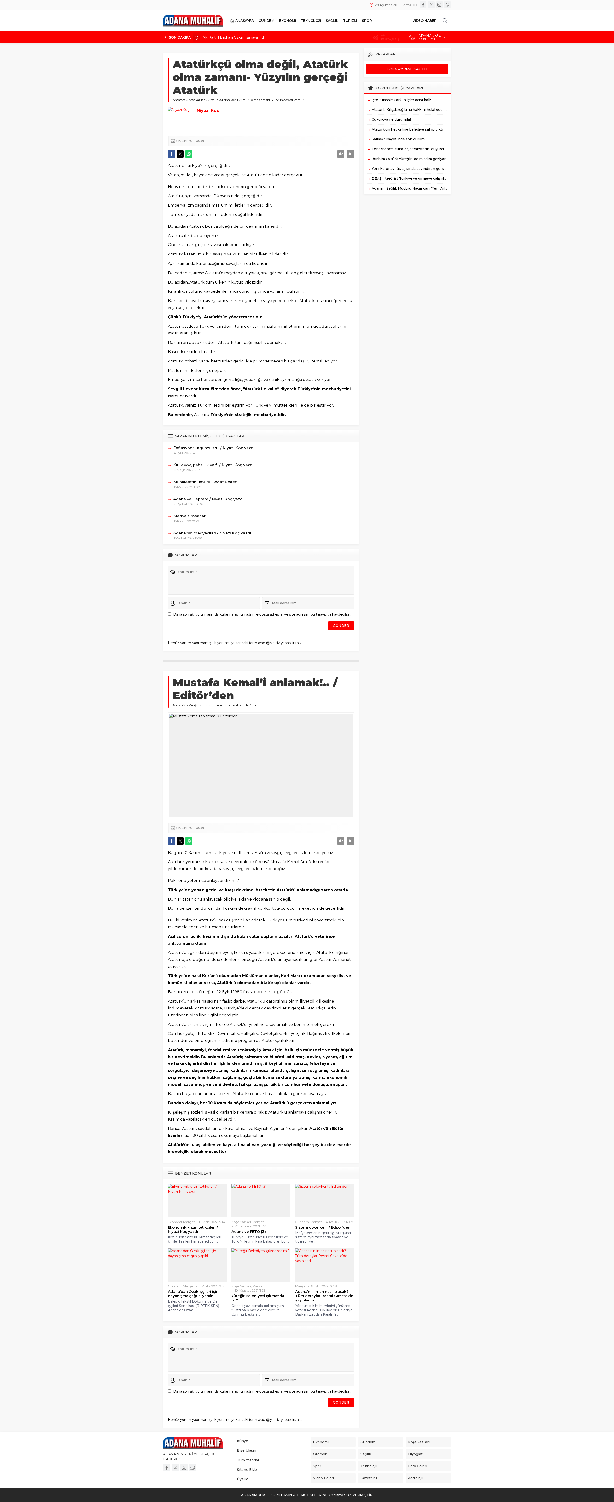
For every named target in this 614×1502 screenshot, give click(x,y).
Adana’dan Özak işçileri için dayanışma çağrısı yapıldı (193, 1293)
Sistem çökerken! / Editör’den (322, 1227)
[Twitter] (431, 4)
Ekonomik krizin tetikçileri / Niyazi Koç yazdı (193, 1229)
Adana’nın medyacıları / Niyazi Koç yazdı (212, 533)
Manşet (194, 705)
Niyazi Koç (208, 110)
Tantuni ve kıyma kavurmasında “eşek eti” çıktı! (242, 37)
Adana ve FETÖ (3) (248, 1231)
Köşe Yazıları (197, 99)
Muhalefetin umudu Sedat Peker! (205, 482)
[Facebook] (423, 4)
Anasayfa (179, 99)
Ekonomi (175, 1222)
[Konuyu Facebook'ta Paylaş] (171, 154)
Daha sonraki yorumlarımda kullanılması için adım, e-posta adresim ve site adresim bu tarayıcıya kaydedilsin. (262, 614)
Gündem (302, 1222)
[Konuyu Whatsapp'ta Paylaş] (188, 154)
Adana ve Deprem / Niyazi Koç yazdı (208, 499)
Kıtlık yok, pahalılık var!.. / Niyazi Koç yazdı (213, 465)
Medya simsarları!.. (191, 516)
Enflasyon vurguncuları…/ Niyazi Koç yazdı (213, 448)
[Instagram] (439, 4)
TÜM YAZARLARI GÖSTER (407, 69)
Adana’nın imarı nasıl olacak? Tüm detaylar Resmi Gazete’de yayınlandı (324, 1295)
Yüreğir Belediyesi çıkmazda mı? (257, 1298)
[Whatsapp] (447, 4)
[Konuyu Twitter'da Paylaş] (180, 154)
